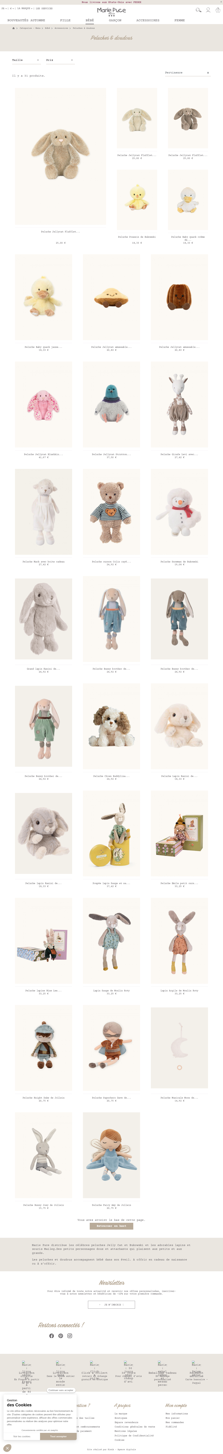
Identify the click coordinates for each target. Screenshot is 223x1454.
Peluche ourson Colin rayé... (111, 562)
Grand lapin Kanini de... (43, 669)
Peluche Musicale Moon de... (179, 1098)
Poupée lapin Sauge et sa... (111, 883)
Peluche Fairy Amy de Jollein (111, 1205)
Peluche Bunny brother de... (111, 669)
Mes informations (177, 1413)
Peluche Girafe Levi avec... (179, 454)
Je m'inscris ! (113, 1305)
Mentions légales (126, 1431)
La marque (121, 1413)
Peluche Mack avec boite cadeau (43, 562)
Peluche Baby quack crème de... (188, 239)
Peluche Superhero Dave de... (111, 1098)
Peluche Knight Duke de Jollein (43, 1098)
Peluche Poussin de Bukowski (137, 237)
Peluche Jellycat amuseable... (111, 347)
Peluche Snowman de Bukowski (179, 562)
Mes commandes (175, 1422)
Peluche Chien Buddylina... (111, 776)
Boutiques (121, 1418)
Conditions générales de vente (135, 1427)
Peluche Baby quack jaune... (43, 347)
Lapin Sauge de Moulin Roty (111, 990)
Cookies (119, 1440)
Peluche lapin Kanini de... (43, 883)
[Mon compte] (208, 10)
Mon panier (173, 1418)
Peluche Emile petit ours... (179, 883)
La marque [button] (23, 9)
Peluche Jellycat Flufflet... (60, 232)
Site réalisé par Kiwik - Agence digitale (111, 1450)
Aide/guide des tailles (79, 1418)
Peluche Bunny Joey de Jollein (43, 1205)
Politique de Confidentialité (134, 1435)
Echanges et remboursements (82, 1427)
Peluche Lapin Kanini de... (179, 776)
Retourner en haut (111, 1226)
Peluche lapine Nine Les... (43, 990)
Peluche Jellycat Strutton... (111, 454)
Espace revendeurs (126, 1422)
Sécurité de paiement (78, 1431)
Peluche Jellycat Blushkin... (43, 454)
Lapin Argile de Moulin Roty (179, 990)
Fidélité (171, 1427)
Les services (44, 9)
